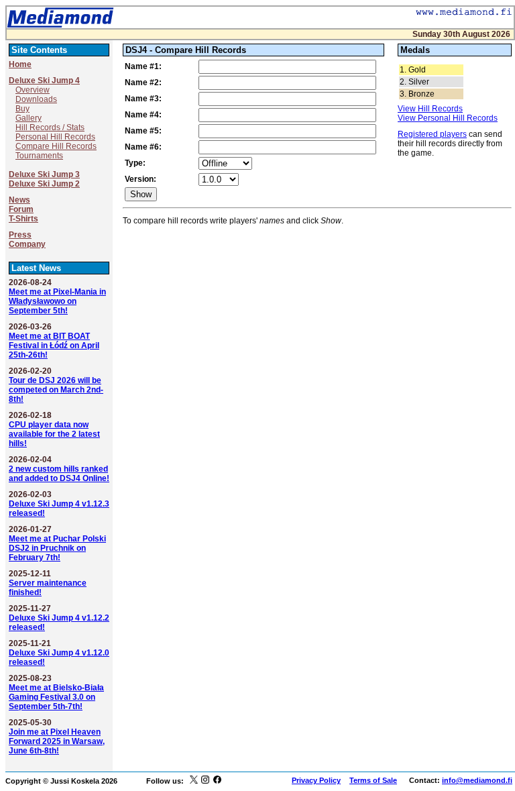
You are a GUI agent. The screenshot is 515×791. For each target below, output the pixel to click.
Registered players (432, 134)
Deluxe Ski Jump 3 (44, 174)
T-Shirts (23, 218)
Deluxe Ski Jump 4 (44, 80)
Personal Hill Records (55, 137)
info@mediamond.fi (477, 780)
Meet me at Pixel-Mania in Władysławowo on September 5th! (57, 301)
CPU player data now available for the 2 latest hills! (54, 434)
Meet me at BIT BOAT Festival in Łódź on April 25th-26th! (54, 345)
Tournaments (39, 155)
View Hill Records (430, 108)
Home (20, 64)
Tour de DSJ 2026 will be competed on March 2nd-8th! (56, 390)
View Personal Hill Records (448, 118)
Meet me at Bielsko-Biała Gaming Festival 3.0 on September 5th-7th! (56, 697)
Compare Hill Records (56, 146)
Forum (21, 209)
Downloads (36, 99)
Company (27, 244)
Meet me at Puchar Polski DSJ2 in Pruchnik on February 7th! (57, 548)
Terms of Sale (373, 780)
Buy (22, 108)
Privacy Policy (316, 780)
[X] (194, 781)
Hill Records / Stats (49, 127)
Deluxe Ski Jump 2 (44, 184)
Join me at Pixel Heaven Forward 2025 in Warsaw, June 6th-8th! (57, 741)
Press (20, 235)
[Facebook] (217, 781)
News (19, 200)
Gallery (28, 118)
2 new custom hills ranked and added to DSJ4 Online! (59, 473)
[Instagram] (205, 781)
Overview (32, 90)
